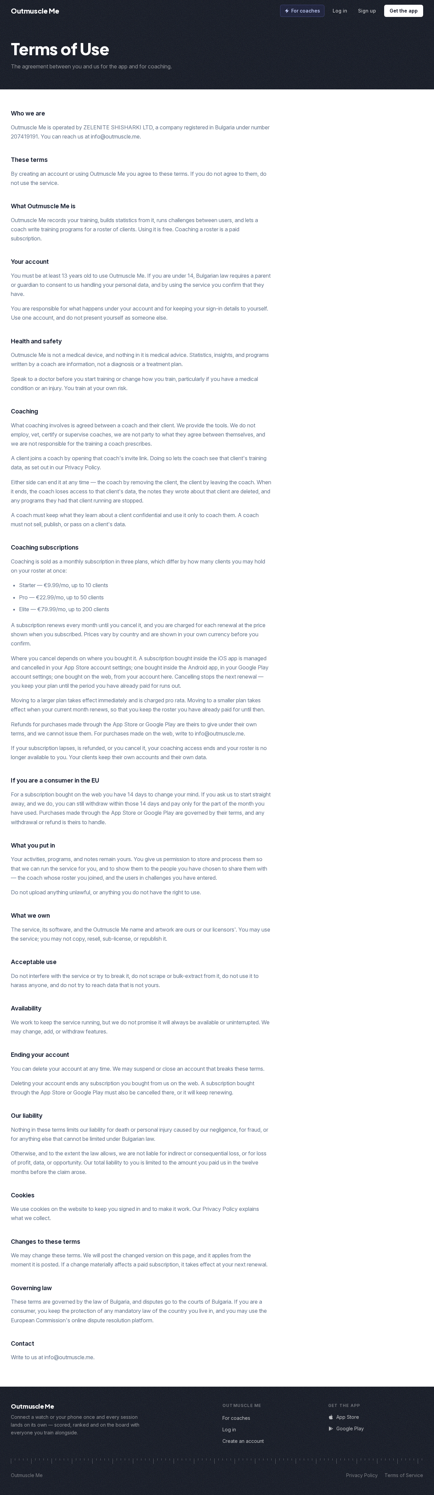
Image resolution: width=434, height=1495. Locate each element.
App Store (347, 1417)
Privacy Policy (362, 1475)
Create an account (243, 1441)
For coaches (305, 11)
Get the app (404, 11)
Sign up (367, 11)
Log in (340, 11)
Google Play (350, 1428)
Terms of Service (403, 1475)
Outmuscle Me (35, 10)
